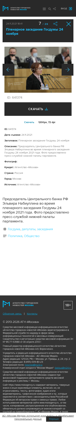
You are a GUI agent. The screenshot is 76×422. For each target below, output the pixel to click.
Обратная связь (12, 313)
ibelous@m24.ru (63, 367)
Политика (15, 236)
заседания (45, 229)
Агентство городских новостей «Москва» (16, 8)
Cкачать (29, 122)
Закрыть (68, 24)
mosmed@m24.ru (33, 364)
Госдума (14, 229)
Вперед (67, 70)
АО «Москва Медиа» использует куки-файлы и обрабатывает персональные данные (38, 417)
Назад (8, 70)
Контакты (32, 313)
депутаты (28, 229)
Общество (31, 236)
